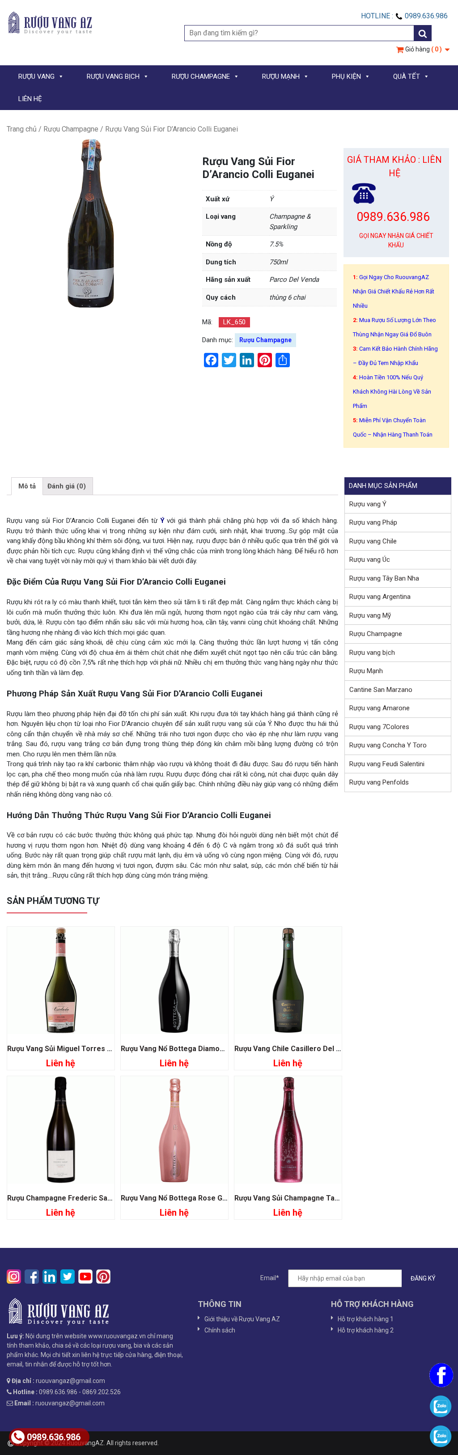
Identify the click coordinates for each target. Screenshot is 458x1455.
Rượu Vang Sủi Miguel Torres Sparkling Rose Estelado (98, 1048)
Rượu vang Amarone (379, 708)
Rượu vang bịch (372, 653)
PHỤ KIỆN (346, 76)
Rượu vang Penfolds (379, 782)
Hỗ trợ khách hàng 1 (366, 1319)
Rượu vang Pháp (373, 522)
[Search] (423, 33)
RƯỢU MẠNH (281, 76)
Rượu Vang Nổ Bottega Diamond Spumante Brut (200, 1048)
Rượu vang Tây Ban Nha (384, 578)
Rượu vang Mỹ (370, 615)
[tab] (27, 486)
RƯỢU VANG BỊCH (113, 76)
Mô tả (27, 486)
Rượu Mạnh (366, 671)
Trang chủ (22, 129)
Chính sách (219, 1330)
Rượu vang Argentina (380, 597)
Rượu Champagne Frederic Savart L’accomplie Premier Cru (107, 1198)
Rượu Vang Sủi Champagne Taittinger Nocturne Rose (323, 1198)
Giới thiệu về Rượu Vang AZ (242, 1319)
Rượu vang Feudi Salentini (386, 764)
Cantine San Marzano (380, 690)
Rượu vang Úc (369, 560)
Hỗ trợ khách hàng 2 (366, 1330)
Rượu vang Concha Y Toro (388, 745)
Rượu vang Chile (373, 541)
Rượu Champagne (70, 129)
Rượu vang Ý (367, 504)
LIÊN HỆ (30, 99)
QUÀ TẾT (406, 76)
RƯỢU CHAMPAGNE (201, 76)
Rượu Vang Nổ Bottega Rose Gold (177, 1198)
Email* (269, 1277)
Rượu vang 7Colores (379, 727)
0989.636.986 (54, 1437)
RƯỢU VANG (36, 76)
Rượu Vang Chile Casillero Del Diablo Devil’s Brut (315, 1048)
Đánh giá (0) (66, 486)
